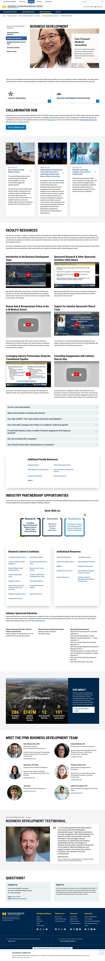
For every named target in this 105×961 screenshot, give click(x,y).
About (38, 916)
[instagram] (40, 929)
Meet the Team (11, 51)
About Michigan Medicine (9, 1)
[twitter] (43, 929)
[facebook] (37, 929)
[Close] (101, 952)
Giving (38, 923)
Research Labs (74, 919)
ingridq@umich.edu (29, 777)
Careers (58, 12)
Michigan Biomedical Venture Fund (16, 43)
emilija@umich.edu (76, 757)
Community (39, 921)
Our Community (88, 919)
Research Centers (74, 921)
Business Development (14, 38)
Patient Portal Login (60, 921)
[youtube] (46, 929)
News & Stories (40, 925)
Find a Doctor (58, 916)
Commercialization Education (13, 33)
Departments (48, 1)
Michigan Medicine (44, 914)
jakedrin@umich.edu (29, 791)
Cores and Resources (75, 923)
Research (31, 1)
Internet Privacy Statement (22, 957)
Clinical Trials (73, 916)
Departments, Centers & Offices (92, 921)
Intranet (86, 925)
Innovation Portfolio (13, 47)
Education (39, 1)
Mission (39, 919)
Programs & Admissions (91, 916)
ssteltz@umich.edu (76, 779)
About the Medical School (91, 923)
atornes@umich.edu (76, 793)
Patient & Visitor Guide (60, 919)
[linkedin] (77, 929)
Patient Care (22, 1)
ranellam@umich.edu (29, 758)
